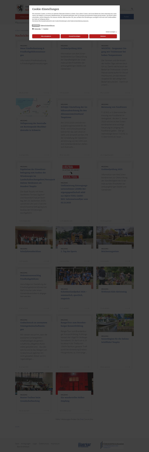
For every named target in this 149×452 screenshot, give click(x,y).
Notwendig (37, 29)
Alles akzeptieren (46, 36)
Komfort (45, 29)
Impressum (35, 25)
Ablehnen (103, 36)
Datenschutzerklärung (47, 25)
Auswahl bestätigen (74, 36)
